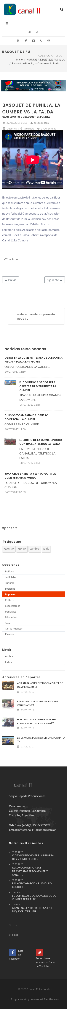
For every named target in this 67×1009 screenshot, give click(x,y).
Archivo (9, 656)
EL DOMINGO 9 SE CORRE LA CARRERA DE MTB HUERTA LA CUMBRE (37, 386)
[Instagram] (33, 41)
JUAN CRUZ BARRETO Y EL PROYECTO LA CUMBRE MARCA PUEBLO (30, 475)
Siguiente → (54, 280)
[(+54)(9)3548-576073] (41, 41)
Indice (8, 662)
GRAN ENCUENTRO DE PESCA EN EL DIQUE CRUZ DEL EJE (33, 908)
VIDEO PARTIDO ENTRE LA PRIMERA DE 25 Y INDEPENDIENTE (33, 855)
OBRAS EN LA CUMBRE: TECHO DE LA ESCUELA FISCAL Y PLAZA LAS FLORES (33, 359)
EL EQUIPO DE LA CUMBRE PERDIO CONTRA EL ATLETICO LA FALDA (40, 442)
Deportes (45, 59)
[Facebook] (26, 41)
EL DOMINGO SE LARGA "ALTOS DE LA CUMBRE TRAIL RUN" (34, 896)
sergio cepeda (41, 122)
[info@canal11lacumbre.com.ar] (48, 41)
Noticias (31, 59)
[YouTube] (18, 41)
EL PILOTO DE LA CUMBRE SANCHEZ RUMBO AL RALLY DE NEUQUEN (36, 721)
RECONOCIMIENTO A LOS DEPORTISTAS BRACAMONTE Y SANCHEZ (30, 869)
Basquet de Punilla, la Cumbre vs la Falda (35, 63)
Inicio (19, 59)
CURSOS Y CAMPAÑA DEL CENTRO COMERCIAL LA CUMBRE (26, 417)
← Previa (10, 280)
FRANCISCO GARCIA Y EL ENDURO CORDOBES (32, 883)
